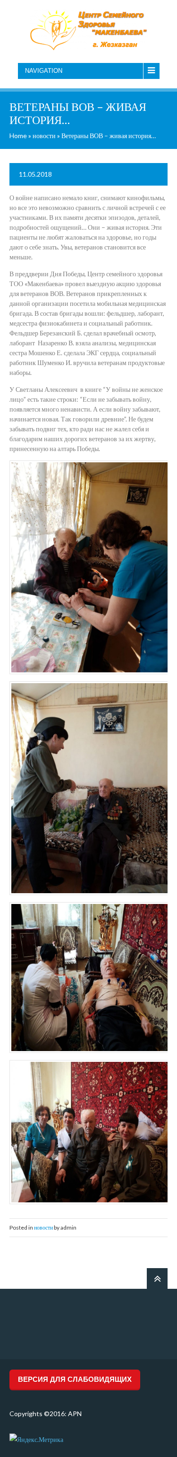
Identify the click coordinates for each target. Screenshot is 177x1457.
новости (44, 136)
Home (18, 136)
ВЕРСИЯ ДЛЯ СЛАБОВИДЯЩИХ (75, 1379)
